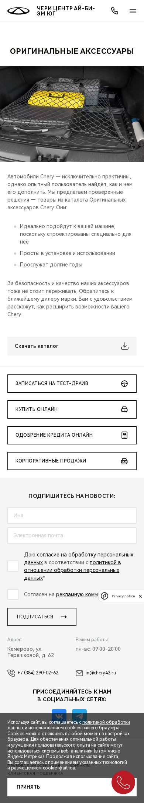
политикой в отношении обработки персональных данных (72, 570)
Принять (28, 787)
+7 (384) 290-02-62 (37, 672)
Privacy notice (123, 596)
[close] (140, 596)
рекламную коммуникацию (89, 594)
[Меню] (133, 11)
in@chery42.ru (101, 672)
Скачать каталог (36, 346)
